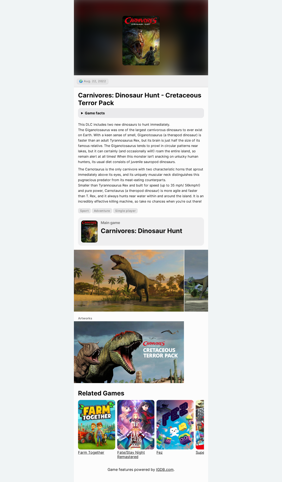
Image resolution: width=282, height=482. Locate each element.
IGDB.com (165, 469)
